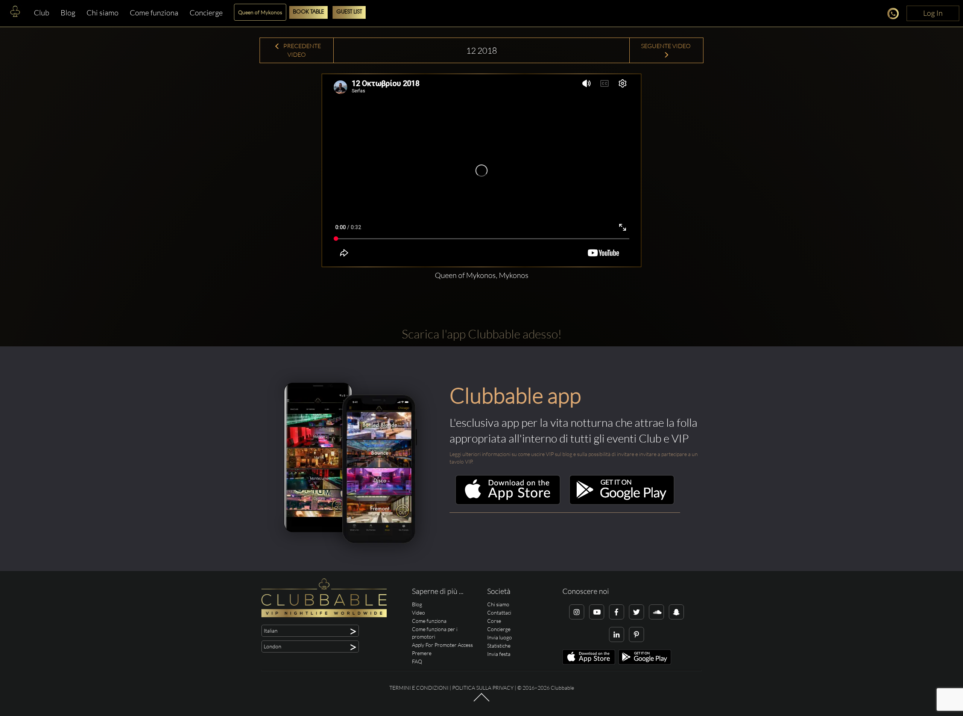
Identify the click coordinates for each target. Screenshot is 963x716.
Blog (68, 12)
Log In (933, 13)
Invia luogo (499, 637)
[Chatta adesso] (895, 15)
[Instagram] (576, 611)
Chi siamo (102, 12)
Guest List (349, 12)
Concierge (206, 12)
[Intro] (481, 700)
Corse (494, 621)
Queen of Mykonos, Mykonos (482, 275)
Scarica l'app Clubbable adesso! (482, 333)
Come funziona (154, 12)
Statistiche (498, 645)
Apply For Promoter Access (442, 645)
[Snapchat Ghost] (676, 611)
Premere (421, 653)
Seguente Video (666, 46)
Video (418, 612)
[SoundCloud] (656, 611)
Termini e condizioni (418, 687)
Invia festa (498, 654)
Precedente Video (301, 50)
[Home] (15, 13)
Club (41, 12)
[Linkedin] (616, 634)
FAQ (417, 661)
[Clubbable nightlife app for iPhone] (507, 503)
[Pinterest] (636, 634)
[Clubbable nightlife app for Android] (621, 503)
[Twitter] (636, 611)
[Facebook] (616, 611)
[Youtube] (596, 611)
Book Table (308, 12)
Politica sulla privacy (482, 687)
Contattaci (499, 612)
